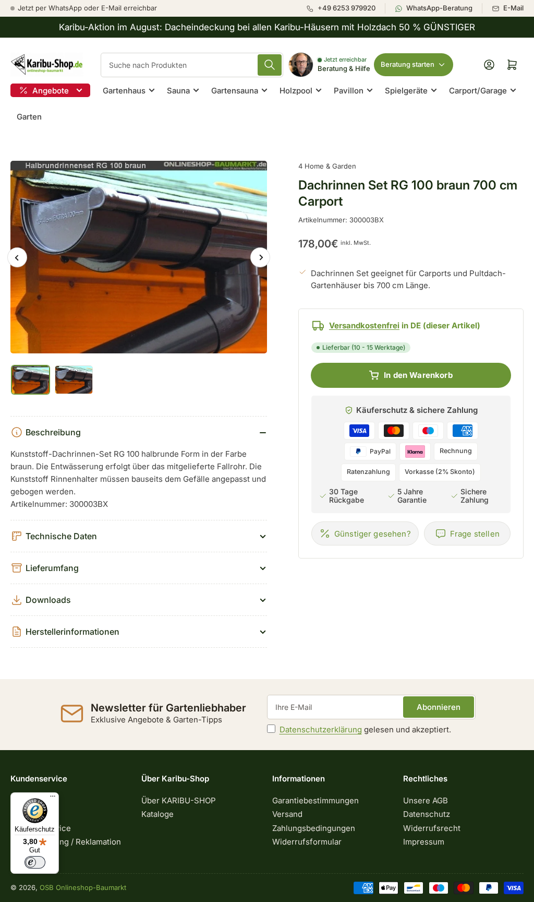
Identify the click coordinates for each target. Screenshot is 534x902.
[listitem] (345, 8)
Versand (287, 814)
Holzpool (296, 91)
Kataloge (157, 814)
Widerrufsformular (307, 842)
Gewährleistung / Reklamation (65, 842)
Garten (29, 117)
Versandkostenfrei (364, 325)
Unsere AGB (425, 800)
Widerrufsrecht (431, 828)
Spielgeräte (406, 91)
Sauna (178, 91)
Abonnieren (438, 707)
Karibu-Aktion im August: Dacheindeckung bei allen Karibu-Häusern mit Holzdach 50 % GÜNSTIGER (267, 27)
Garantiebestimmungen (315, 800)
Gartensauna (234, 91)
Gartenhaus (124, 91)
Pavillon (348, 91)
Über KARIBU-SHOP (178, 800)
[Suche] (269, 65)
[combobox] (192, 65)
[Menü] (52, 798)
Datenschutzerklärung (321, 729)
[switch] (35, 862)
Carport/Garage (478, 91)
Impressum (423, 842)
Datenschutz (426, 814)
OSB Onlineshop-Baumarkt (83, 887)
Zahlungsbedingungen (313, 828)
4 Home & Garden (327, 166)
